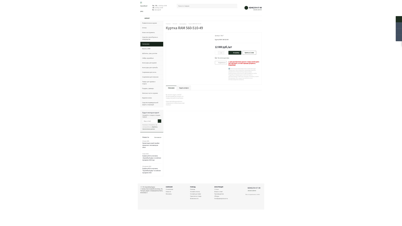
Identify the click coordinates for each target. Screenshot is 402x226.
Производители (219, 194)
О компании (169, 189)
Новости (168, 192)
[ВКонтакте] (247, 198)
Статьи (216, 189)
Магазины (169, 194)
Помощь (193, 187)
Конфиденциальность (221, 198)
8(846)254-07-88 (255, 8)
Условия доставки (195, 194)
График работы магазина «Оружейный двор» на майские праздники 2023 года (151, 158)
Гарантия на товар (195, 196)
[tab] (171, 88)
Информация (218, 187)
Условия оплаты (195, 192)
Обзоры (216, 196)
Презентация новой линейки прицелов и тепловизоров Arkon (150, 145)
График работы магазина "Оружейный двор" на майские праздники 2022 (151, 171)
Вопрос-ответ (218, 192)
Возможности (194, 198)
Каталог (147, 18)
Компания (169, 187)
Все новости (158, 137)
